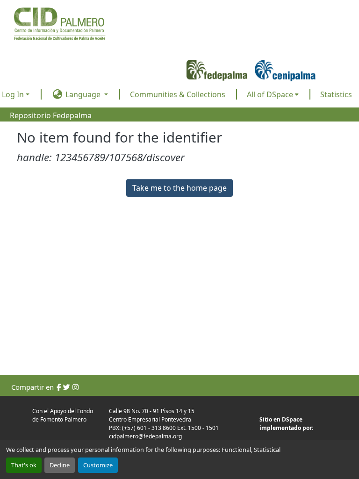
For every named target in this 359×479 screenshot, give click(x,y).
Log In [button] (14, 94)
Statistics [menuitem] (336, 94)
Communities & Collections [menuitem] (177, 94)
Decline (60, 465)
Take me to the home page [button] (179, 188)
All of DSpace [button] (270, 94)
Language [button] (83, 94)
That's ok (23, 465)
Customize (98, 465)
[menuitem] (273, 94)
